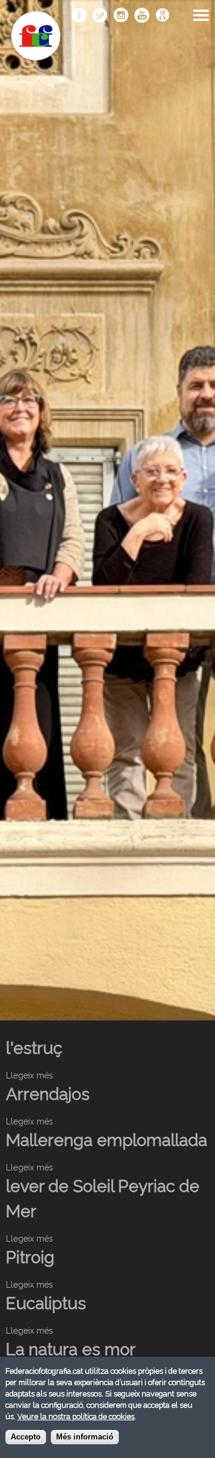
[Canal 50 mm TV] (162, 16)
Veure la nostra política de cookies (75, 1416)
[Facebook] (79, 16)
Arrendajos (48, 1094)
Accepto (26, 1437)
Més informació (84, 1437)
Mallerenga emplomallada (106, 1140)
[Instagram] (120, 16)
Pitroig (30, 1257)
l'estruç (34, 1048)
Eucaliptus (46, 1303)
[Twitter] (100, 16)
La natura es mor (71, 1349)
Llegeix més (29, 1075)
